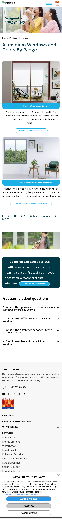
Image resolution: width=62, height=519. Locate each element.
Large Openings (11, 462)
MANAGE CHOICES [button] (29, 513)
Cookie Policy (7, 495)
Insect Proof (9, 450)
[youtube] (13, 394)
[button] (58, 475)
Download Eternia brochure (31, 130)
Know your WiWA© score (34, 283)
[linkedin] (24, 394)
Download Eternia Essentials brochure (31, 203)
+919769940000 (18, 387)
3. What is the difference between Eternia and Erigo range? (27, 331)
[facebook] (3, 394)
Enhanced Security (12, 454)
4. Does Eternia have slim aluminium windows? (24, 342)
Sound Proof (9, 437)
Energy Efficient (11, 441)
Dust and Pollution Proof (16, 458)
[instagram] (8, 394)
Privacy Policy (19, 495)
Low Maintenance (12, 471)
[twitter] (19, 394)
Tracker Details (32, 495)
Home (5, 37)
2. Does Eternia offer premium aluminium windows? (27, 320)
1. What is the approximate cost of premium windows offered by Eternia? (29, 308)
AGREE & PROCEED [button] (28, 498)
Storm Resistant (11, 466)
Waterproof (9, 446)
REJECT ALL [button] (29, 506)
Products (13, 37)
